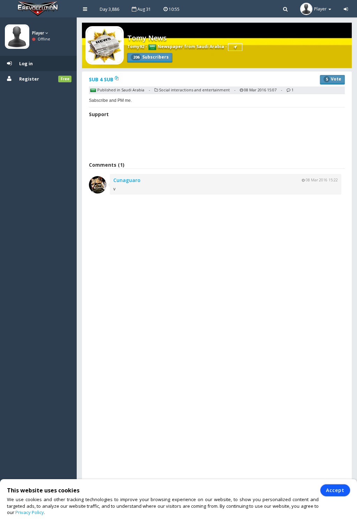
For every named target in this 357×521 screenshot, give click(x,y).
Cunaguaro (126, 180)
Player (38, 33)
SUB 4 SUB (102, 79)
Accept (335, 490)
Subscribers (151, 57)
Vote (333, 79)
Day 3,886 (109, 9)
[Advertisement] (217, 140)
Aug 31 (143, 9)
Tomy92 (135, 47)
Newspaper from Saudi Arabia (190, 47)
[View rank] (235, 47)
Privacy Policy (29, 512)
